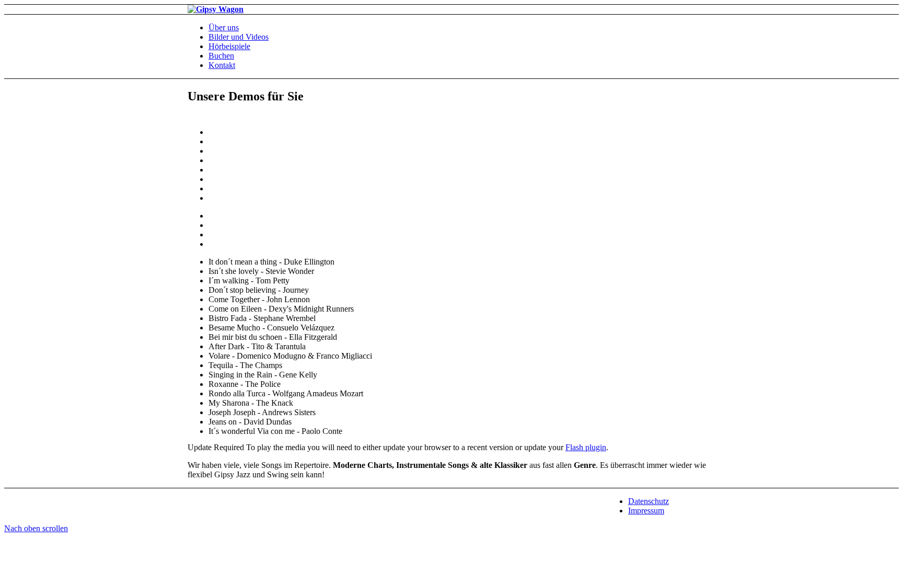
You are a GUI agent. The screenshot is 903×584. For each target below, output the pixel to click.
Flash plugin (585, 447)
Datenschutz (648, 501)
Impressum (646, 510)
